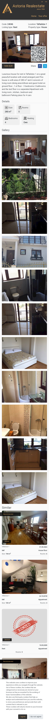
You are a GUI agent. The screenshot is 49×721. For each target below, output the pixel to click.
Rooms (25, 107)
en (42, 2)
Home (33, 16)
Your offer (42, 16)
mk (46, 2)
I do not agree (35, 717)
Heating (30, 118)
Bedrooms (13, 118)
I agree (23, 717)
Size (10, 107)
